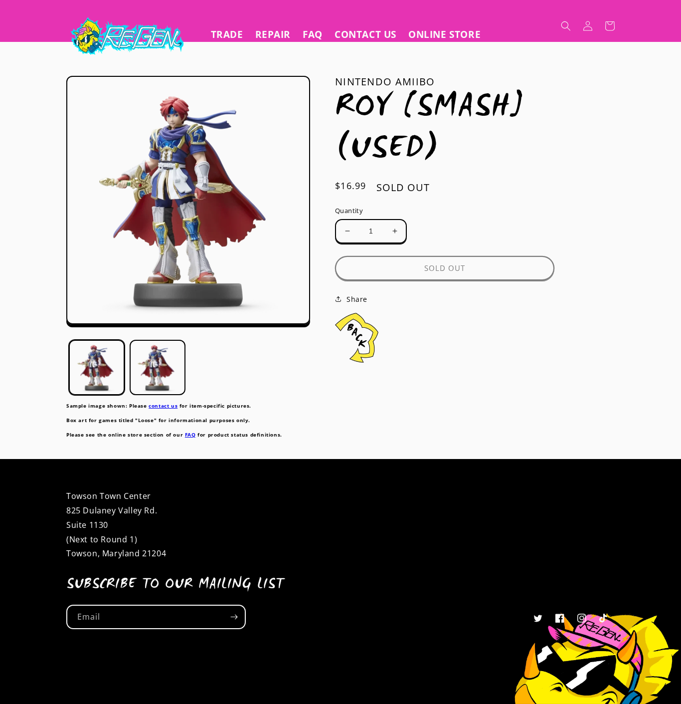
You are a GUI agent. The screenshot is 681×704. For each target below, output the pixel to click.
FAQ (190, 434)
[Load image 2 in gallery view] (157, 368)
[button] (566, 26)
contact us (163, 405)
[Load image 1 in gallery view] (97, 368)
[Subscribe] (234, 617)
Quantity (349, 210)
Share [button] (356, 299)
